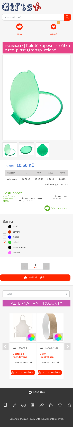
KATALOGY (39, 391)
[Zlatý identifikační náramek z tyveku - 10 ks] (25, 326)
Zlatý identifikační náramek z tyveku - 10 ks (24, 358)
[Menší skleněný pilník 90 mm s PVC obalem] (52, 326)
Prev (5, 346)
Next (67, 346)
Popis (9, 293)
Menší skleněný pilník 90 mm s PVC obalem (52, 356)
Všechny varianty (60, 207)
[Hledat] (67, 17)
